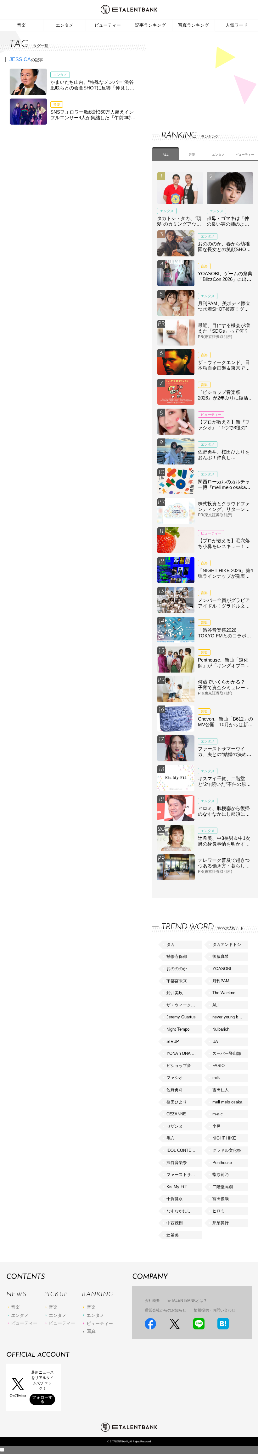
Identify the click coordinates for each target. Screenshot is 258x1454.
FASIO (218, 1065)
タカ (170, 944)
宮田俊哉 (220, 1198)
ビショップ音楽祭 (182, 1065)
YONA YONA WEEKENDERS (184, 1053)
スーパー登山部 (226, 1053)
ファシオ (174, 1077)
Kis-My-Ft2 (176, 1186)
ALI (215, 1005)
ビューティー (107, 25)
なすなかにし (178, 1211)
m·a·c (217, 1114)
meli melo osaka (227, 1102)
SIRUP (172, 1041)
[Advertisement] (199, 75)
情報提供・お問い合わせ (214, 1310)
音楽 (21, 25)
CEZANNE (176, 1114)
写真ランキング (193, 25)
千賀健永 (174, 1198)
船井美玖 (174, 992)
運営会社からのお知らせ (165, 1310)
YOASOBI (221, 968)
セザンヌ (174, 1126)
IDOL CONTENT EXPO (184, 1150)
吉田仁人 (220, 1089)
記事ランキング (150, 25)
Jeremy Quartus (181, 1017)
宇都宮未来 (176, 981)
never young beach (229, 1017)
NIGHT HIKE (224, 1138)
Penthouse (222, 1162)
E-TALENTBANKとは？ (187, 1300)
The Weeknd (223, 992)
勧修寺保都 (176, 956)
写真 (91, 1331)
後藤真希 (220, 956)
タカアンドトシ (226, 944)
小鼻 (216, 1126)
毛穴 (170, 1138)
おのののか (176, 968)
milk (216, 1077)
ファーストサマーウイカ (184, 1174)
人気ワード (237, 25)
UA (215, 1041)
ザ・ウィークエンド (184, 1005)
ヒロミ (218, 1211)
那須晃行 (220, 1223)
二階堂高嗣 (222, 1186)
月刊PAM (220, 981)
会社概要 (152, 1300)
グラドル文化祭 (226, 1150)
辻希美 (172, 1235)
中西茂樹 (174, 1223)
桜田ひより (176, 1102)
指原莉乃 (220, 1174)
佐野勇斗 (174, 1089)
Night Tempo (177, 1029)
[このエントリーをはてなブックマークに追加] (223, 1323)
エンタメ (64, 25)
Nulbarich (220, 1029)
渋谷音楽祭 (176, 1162)
